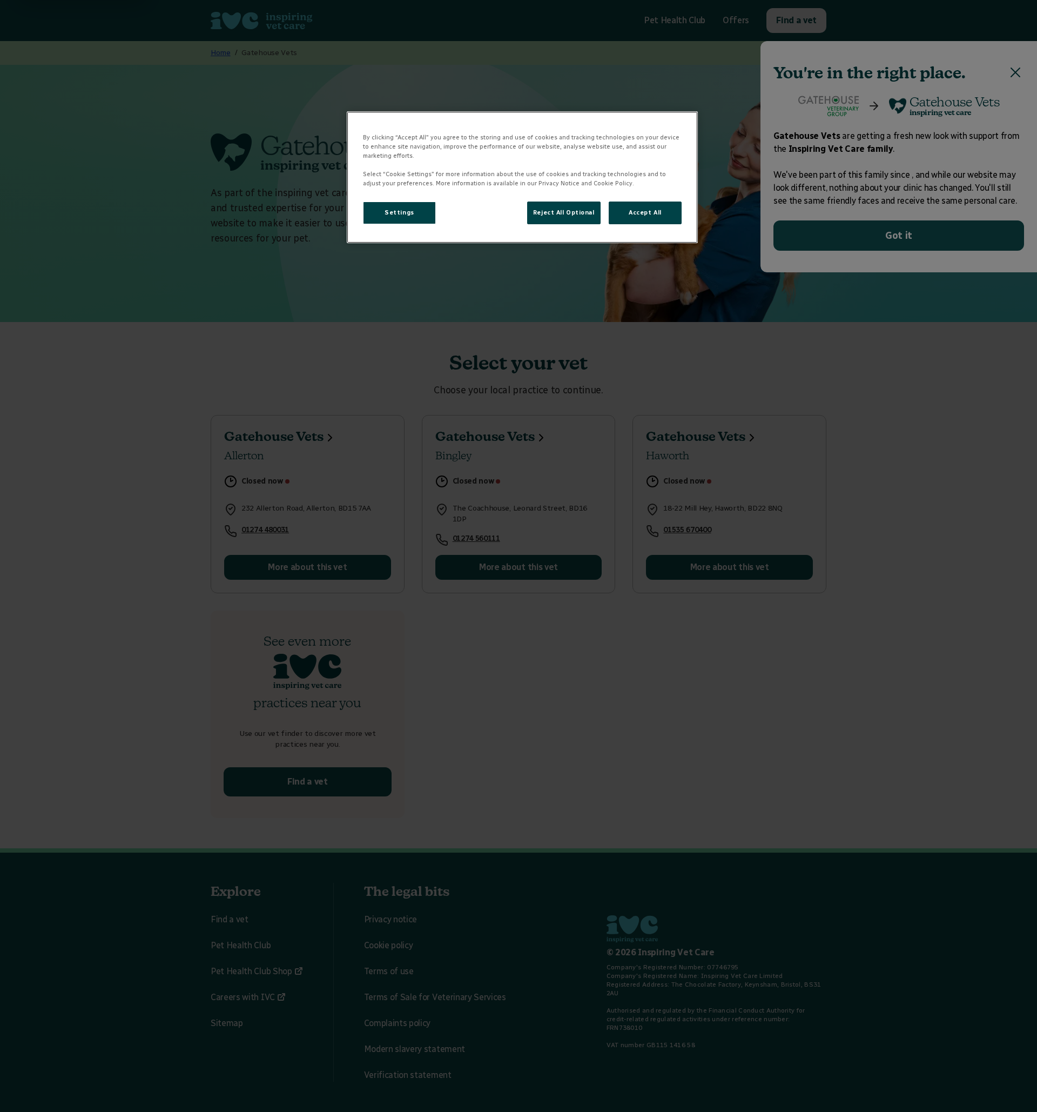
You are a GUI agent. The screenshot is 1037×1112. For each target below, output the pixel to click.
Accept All (645, 212)
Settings (399, 212)
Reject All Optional (564, 212)
